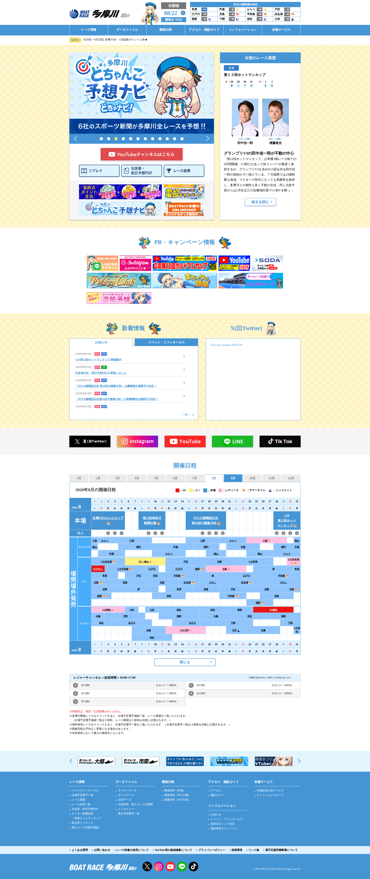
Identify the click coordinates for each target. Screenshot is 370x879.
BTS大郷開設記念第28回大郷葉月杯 (205, 520)
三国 (94, 540)
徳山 (297, 540)
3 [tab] (116, 138)
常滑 (297, 569)
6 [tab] (138, 138)
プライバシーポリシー (211, 850)
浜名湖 (187, 582)
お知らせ (101, 342)
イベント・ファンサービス (166, 342)
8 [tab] (152, 138)
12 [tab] (181, 138)
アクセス (215, 790)
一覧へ (186, 414)
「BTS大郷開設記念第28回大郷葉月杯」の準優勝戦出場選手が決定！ (117, 399)
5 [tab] (130, 138)
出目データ (124, 799)
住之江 (131, 623)
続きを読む (260, 202)
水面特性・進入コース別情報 (135, 804)
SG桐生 (273, 609)
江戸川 (152, 569)
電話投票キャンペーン (223, 828)
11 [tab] (174, 138)
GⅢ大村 (184, 630)
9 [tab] (159, 138)
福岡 (197, 569)
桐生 (179, 609)
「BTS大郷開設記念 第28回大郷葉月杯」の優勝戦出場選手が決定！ (116, 386)
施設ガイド (217, 795)
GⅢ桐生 (106, 609)
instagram (159, 866)
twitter (147, 866)
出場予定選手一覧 (82, 795)
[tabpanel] (141, 93)
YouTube (170, 866)
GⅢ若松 (297, 630)
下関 (125, 616)
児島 (224, 569)
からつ (104, 540)
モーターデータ (127, 790)
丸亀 (98, 616)
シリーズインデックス (85, 790)
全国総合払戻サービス (270, 790)
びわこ (212, 582)
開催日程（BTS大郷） (177, 795)
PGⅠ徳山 (144, 561)
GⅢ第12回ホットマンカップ (286, 520)
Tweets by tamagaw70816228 (226, 345)
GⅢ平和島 (123, 569)
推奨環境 (236, 850)
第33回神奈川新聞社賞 (152, 520)
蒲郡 (239, 609)
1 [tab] (101, 138)
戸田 (185, 561)
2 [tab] (108, 138)
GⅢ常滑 (253, 561)
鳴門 (138, 547)
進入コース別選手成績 (85, 827)
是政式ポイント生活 (222, 823)
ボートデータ (126, 795)
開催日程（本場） (175, 790)
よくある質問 (80, 850)
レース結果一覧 (81, 804)
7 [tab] (145, 138)
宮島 (125, 582)
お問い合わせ (102, 850)
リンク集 (253, 850)
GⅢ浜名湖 (106, 561)
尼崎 (219, 561)
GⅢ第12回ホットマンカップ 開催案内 (98, 359)
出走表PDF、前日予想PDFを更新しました (101, 372)
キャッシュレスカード (270, 795)
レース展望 (78, 799)
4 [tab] (123, 138)
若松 (212, 609)
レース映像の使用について (132, 850)
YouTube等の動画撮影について (173, 850)
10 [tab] (167, 138)
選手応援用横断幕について (281, 850)
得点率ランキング (82, 822)
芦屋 (175, 547)
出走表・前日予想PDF (85, 809)
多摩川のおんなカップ (108, 518)
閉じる (185, 662)
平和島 (177, 575)
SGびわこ (98, 569)
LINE (182, 866)
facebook (193, 866)
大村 (132, 609)
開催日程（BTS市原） (177, 799)
